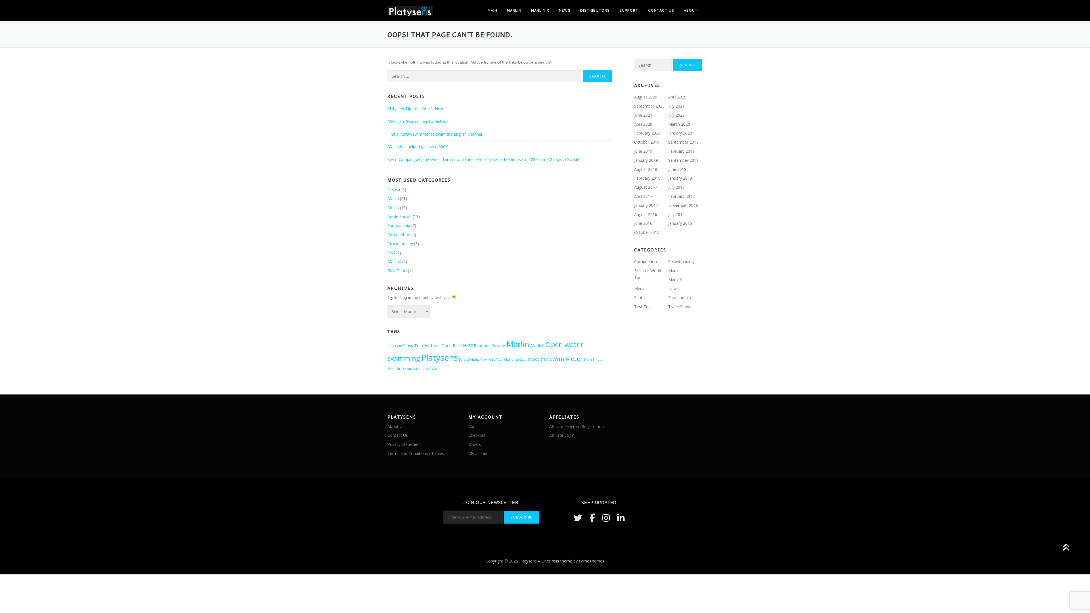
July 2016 (676, 214)
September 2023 (649, 106)
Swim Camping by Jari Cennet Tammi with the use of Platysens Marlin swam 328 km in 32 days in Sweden (484, 159)
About (691, 10)
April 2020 (643, 124)
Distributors (595, 10)
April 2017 (643, 196)
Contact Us (661, 10)
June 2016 (643, 223)
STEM (544, 360)
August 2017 (645, 187)
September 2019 (683, 142)
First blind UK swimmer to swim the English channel (434, 134)
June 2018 (677, 169)
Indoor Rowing (491, 345)
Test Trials (397, 270)
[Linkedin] (620, 518)
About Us (395, 426)
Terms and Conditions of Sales (415, 453)
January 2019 (646, 160)
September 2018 (683, 160)
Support (628, 10)
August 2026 (645, 97)
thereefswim (428, 369)
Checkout (477, 435)
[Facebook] (592, 518)
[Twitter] (578, 518)
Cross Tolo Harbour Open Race (432, 345)
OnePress (550, 561)
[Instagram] (606, 518)
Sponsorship (398, 225)
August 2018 (645, 169)
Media (393, 207)
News (565, 10)
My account (479, 453)
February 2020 (647, 133)
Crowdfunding (400, 243)
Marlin (514, 10)
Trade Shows (399, 216)
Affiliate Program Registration (576, 426)
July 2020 (676, 115)
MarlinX (394, 261)
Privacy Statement (404, 444)
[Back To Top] (1066, 548)
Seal (391, 252)
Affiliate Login (562, 435)
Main (492, 10)
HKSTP (469, 345)
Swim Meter (566, 358)
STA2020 (533, 360)
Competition (398, 234)
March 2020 (679, 124)
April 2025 (677, 97)
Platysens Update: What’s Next (415, 108)
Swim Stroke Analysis (402, 369)
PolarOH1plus (469, 360)
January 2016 (680, 223)
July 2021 (676, 106)
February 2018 (647, 178)
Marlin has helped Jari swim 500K (417, 146)
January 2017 (646, 205)
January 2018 (680, 178)
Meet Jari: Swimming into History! (417, 121)
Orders (474, 444)
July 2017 (676, 187)
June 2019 (643, 151)
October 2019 (646, 142)
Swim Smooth (594, 360)
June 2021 (643, 115)
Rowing (485, 360)
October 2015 (646, 232)
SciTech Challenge (505, 360)
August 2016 (645, 214)
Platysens (439, 357)
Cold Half (394, 346)
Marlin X (540, 10)
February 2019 (681, 151)
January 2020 (680, 133)
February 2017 (681, 196)
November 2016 (683, 205)
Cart (472, 426)
